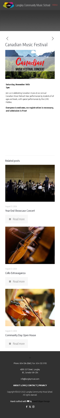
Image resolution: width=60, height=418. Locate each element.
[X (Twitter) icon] (30, 406)
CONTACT (32, 385)
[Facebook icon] (26, 406)
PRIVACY (43, 385)
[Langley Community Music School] (29, 5)
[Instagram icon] (33, 406)
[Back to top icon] (30, 357)
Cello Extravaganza (15, 273)
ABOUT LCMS (19, 385)
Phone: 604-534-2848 (22, 363)
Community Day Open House (20, 335)
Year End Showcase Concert (20, 210)
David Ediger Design (41, 401)
